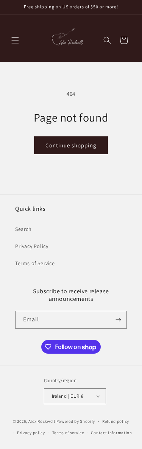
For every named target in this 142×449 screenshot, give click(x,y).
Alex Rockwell (41, 421)
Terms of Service (35, 263)
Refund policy (115, 421)
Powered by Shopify (75, 421)
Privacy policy (31, 432)
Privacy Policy (31, 246)
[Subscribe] (118, 320)
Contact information (111, 432)
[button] (15, 40)
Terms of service (68, 432)
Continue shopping (71, 145)
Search (23, 229)
